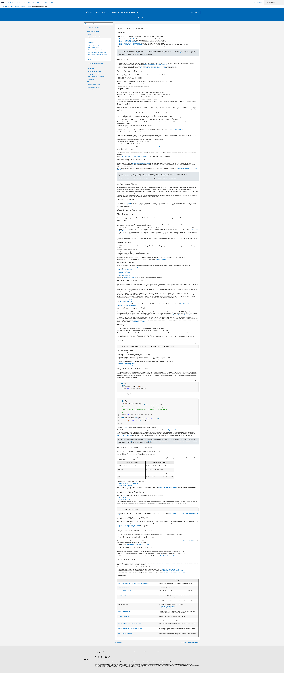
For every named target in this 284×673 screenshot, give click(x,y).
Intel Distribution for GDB (187, 541)
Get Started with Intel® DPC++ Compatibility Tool (153, 67)
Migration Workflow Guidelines (95, 37)
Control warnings (123, 274)
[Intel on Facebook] (95, 657)
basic (136, 268)
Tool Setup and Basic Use (93, 31)
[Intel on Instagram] (109, 657)
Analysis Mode (91, 79)
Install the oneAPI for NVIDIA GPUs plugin (130, 527)
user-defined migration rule (124, 435)
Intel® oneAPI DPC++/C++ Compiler (128, 483)
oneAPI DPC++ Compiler (125, 485)
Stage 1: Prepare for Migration (127, 39)
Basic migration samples (123, 600)
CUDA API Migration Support (93, 84)
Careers (130, 652)
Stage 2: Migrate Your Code (126, 40)
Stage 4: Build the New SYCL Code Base (130, 43)
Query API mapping (124, 275)
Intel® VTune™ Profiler (160, 563)
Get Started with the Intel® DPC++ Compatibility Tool (136, 156)
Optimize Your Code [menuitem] (92, 57)
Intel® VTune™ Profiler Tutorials (125, 633)
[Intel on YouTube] (106, 657)
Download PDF (195, 12)
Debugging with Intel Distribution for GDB (138, 544)
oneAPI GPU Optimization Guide (170, 569)
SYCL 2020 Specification (123, 587)
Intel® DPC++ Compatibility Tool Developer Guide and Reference (98, 28)
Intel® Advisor (171, 563)
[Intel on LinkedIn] (102, 657)
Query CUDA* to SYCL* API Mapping (96, 76)
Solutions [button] (27, 2)
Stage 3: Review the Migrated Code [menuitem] (96, 49)
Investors (124, 652)
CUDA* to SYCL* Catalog (123, 616)
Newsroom (118, 652)
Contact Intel (110, 652)
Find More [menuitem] (90, 59)
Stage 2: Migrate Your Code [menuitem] (94, 47)
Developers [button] (35, 2)
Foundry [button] (52, 2)
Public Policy (158, 652)
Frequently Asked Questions (93, 87)
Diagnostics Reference (173, 430)
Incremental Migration (93, 66)
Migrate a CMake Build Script (94, 71)
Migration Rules (91, 68)
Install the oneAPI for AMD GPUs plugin (129, 525)
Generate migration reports (126, 271)
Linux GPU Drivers (124, 498)
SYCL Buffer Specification (126, 300)
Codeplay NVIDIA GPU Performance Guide (174, 572)
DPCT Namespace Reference (137, 321)
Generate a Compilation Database (95, 63)
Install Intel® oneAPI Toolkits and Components (156, 64)
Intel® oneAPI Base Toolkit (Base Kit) (167, 487)
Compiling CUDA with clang (174, 129)
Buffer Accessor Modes (130, 305)
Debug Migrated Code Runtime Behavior (167, 146)
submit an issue (165, 53)
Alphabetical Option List (130, 277)
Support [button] (18, 2)
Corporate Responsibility (140, 652)
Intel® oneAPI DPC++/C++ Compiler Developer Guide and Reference (133, 583)
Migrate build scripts (124, 272)
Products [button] (11, 2)
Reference (89, 81)
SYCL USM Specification (125, 301)
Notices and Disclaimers (92, 90)
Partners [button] (44, 2)
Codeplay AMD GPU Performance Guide (172, 570)
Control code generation (125, 269)
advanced (143, 268)
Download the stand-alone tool (168, 66)
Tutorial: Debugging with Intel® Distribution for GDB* (130, 628)
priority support (149, 53)
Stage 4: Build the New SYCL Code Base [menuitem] (97, 52)
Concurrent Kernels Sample (126, 365)
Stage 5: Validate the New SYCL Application (131, 44)
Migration (89, 34)
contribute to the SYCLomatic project (181, 53)
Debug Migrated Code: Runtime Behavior (97, 74)
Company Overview (100, 652)
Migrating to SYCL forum (136, 53)
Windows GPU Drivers (125, 499)
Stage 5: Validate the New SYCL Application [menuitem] (97, 54)
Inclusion (151, 652)
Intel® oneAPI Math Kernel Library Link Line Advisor (129, 623)
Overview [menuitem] (90, 40)
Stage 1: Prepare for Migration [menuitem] (95, 45)
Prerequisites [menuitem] (91, 42)
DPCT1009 (125, 427)
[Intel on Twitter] (99, 657)
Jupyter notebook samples (124, 611)
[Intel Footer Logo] (86, 659)
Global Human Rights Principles (186, 665)
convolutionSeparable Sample (127, 363)
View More (140, 17)
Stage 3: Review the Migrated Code (128, 41)
